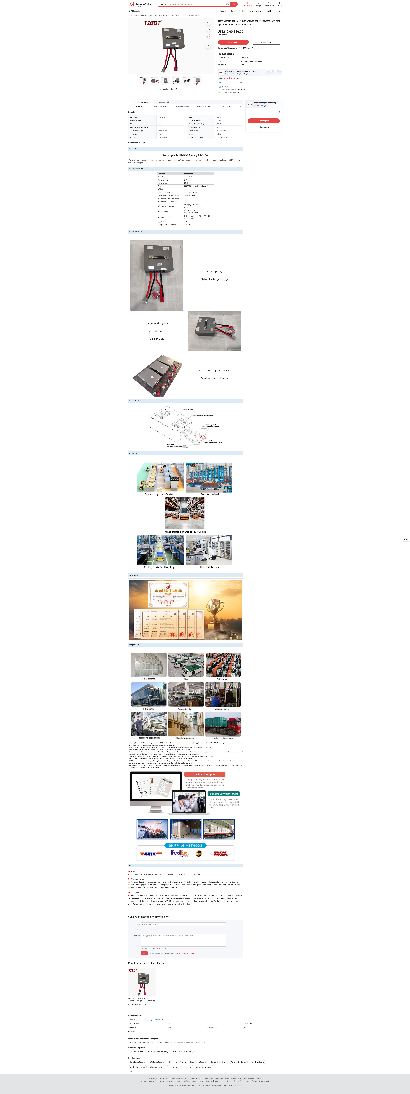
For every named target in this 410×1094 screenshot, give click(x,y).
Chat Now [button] (267, 42)
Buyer (233, 11)
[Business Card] (279, 112)
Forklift (245, 1028)
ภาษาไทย (240, 1081)
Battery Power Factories (198, 1062)
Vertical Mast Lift (133, 1024)
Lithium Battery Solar (156, 1067)
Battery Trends (187, 1067)
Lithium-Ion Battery (136, 1052)
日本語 (228, 1081)
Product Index (242, 1078)
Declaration (227, 1085)
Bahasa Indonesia (264, 1081)
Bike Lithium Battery (257, 1062)
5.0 (255, 106)
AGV (168, 1024)
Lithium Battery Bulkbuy (204, 1067)
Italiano (194, 1081)
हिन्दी (234, 1081)
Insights (259, 1078)
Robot (207, 1024)
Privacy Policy (237, 1085)
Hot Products (153, 1078)
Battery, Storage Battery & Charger (159, 15)
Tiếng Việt (254, 1081)
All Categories (135, 11)
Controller (131, 1028)
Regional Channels (230, 1078)
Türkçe (247, 1081)
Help (243, 11)
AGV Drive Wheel (248, 1024)
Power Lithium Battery (238, 1062)
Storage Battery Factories (177, 1062)
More (130, 1071)
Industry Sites (219, 1078)
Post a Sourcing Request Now (187, 953)
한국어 (222, 1081)
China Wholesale (196, 1078)
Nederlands (209, 1081)
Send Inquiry (233, 42)
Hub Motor (131, 1031)
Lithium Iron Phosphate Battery (191, 15)
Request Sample (258, 48)
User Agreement (217, 1085)
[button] (236, 106)
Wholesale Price (208, 1078)
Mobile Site (251, 1078)
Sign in (279, 6)
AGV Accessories (210, 1028)
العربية (216, 1081)
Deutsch (201, 1081)
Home (130, 15)
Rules (280, 11)
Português (169, 1081)
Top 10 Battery (173, 1067)
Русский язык (186, 1081)
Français (177, 1081)
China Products (163, 1078)
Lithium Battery (175, 15)
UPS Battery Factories (157, 1062)
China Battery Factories (137, 1062)
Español (162, 1081)
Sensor (169, 1028)
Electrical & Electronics (140, 15)
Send (144, 953)
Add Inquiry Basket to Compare (171, 89)
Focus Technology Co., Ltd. (191, 1085)
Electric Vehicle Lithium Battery (182, 1052)
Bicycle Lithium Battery (137, 1067)
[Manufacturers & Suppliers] (139, 4)
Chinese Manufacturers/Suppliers (179, 1078)
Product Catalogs (158, 1019)
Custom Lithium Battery (219, 1062)
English (155, 1081)
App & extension (255, 11)
